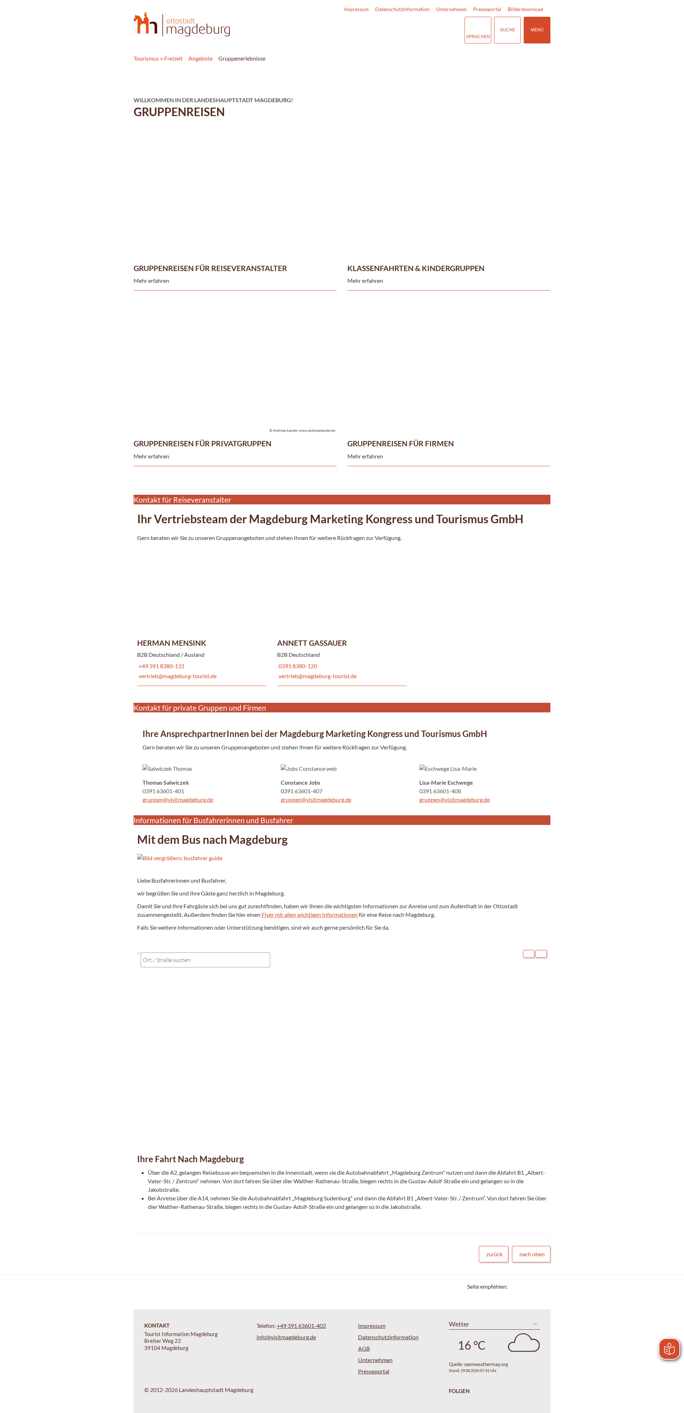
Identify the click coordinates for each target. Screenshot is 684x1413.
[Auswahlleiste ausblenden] (528, 954)
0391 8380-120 (297, 666)
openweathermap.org (486, 1364)
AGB (364, 1348)
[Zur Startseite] (182, 24)
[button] (324, 858)
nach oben (532, 1254)
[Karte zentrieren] (541, 954)
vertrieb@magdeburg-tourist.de (177, 675)
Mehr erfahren (233, 158)
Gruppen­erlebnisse (241, 58)
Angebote (200, 58)
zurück (494, 1254)
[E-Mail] (533, 1286)
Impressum (356, 9)
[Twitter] (516, 1286)
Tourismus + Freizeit (158, 58)
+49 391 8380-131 (161, 666)
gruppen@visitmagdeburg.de (177, 799)
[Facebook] (524, 1286)
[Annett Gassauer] (341, 613)
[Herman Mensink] (201, 613)
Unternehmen (451, 9)
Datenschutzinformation (402, 9)
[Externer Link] (415, 30)
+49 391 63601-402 (301, 1325)
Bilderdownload (525, 9)
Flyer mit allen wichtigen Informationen (309, 914)
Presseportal (487, 9)
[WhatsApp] (542, 1286)
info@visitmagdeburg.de (286, 1337)
